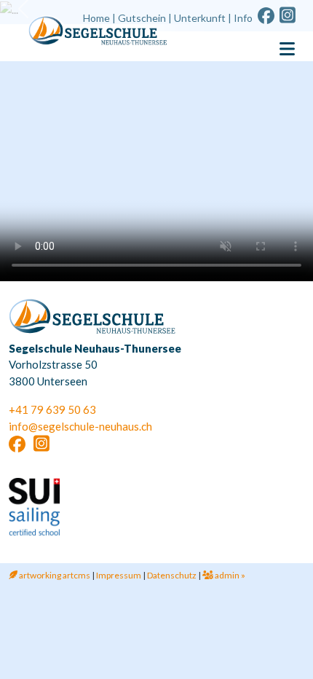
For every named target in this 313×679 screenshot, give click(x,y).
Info (243, 18)
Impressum (118, 575)
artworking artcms (53, 575)
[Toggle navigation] (287, 48)
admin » (229, 575)
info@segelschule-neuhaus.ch (80, 426)
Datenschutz (172, 575)
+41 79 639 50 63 (52, 409)
